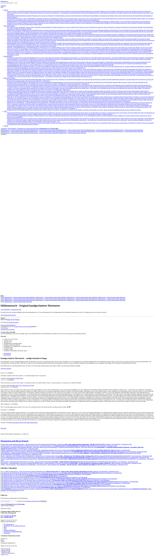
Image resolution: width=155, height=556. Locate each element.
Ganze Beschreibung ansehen (8, 315)
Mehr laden (3, 428)
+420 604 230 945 (8, 517)
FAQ (5, 528)
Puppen (6, 10)
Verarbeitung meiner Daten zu (32, 501)
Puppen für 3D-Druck (9, 78)
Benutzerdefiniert (8, 56)
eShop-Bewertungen (6, 368)
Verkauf (6, 125)
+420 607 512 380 (8, 515)
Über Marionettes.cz (9, 524)
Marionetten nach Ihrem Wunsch (26, 128)
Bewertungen (7, 355)
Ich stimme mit (28, 501)
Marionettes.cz (4, 1)
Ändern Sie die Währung (13, 319)
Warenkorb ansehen (13, 322)
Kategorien (4, 128)
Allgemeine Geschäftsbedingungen (13, 531)
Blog (5, 527)
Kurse (5, 111)
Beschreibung (7, 353)
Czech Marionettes (125, 450)
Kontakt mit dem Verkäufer (8, 329)
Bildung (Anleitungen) (9, 530)
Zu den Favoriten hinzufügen (8, 325)
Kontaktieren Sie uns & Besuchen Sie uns (14, 525)
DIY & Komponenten (9, 26)
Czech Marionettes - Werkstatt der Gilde (11, 309)
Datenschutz (7, 533)
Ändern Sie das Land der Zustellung (23, 326)
